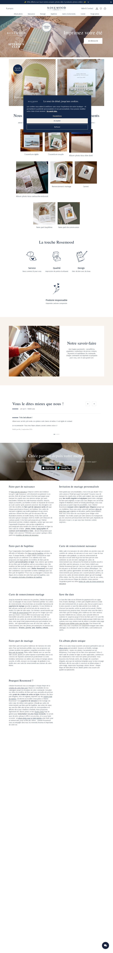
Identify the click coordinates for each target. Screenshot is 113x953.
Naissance (31, 14)
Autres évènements (68, 14)
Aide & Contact (87, 8)
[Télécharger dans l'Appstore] (48, 468)
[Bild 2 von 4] (55, 434)
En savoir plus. (52, 111)
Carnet (83, 14)
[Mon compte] (97, 9)
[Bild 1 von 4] (54, 434)
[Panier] (105, 9)
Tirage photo (94, 14)
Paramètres (57, 116)
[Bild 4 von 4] (58, 434)
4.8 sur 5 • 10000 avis (27, 409)
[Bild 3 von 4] (57, 434)
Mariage (43, 14)
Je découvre (93, 41)
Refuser (57, 127)
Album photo (18, 14)
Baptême (54, 14)
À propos (9, 8)
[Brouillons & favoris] (101, 9)
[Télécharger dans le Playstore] (64, 468)
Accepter (57, 121)
